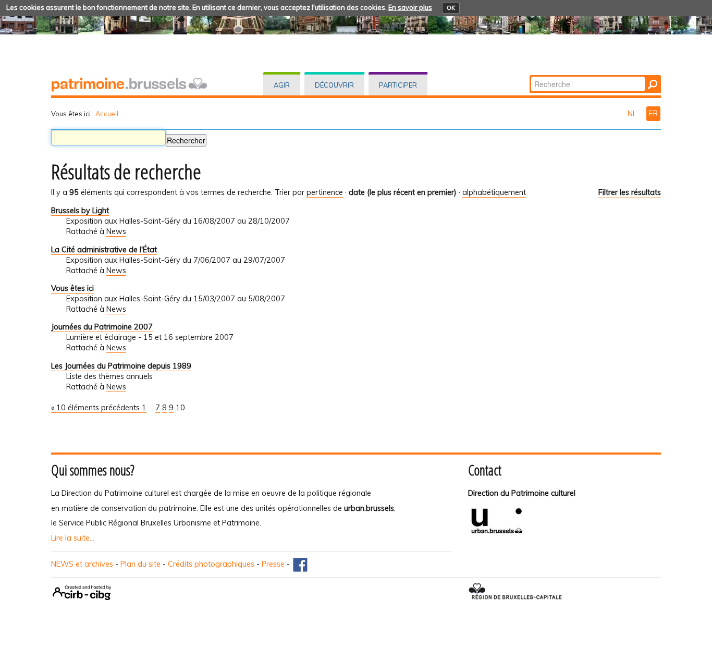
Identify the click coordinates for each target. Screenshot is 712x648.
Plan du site (140, 564)
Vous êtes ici (72, 288)
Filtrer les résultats (629, 192)
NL (633, 113)
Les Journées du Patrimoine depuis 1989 (121, 366)
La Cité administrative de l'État (104, 249)
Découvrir (334, 85)
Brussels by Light (80, 210)
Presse (273, 564)
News (116, 231)
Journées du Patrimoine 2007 (102, 327)
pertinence (324, 192)
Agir (282, 85)
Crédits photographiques (211, 564)
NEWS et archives (82, 564)
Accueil (106, 113)
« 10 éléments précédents (96, 407)
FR (653, 113)
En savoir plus (410, 7)
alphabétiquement (494, 192)
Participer (398, 85)
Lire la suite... (72, 538)
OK (451, 7)
